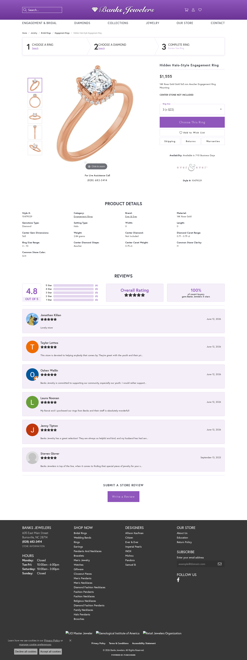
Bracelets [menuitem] (79, 555)
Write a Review (123, 496)
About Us (182, 533)
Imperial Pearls (133, 546)
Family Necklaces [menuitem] (83, 610)
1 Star (49, 299)
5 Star (49, 285)
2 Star (49, 296)
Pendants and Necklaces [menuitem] (88, 551)
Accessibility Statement (144, 643)
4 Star (49, 289)
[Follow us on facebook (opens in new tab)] (178, 580)
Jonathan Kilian (51, 315)
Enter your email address (190, 557)
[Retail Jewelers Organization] (162, 633)
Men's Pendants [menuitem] (82, 578)
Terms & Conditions (119, 643)
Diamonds (82, 23)
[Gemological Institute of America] (117, 633)
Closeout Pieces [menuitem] (83, 573)
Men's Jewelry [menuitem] (82, 560)
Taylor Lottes (49, 343)
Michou (129, 555)
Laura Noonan (50, 398)
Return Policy (184, 542)
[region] (96, 116)
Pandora (130, 560)
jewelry (34, 33)
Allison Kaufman (134, 533)
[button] (186, 10)
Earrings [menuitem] (78, 546)
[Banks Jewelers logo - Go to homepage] (124, 10)
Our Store (185, 23)
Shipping (169, 141)
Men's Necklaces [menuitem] (83, 582)
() (96, 285)
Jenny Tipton (49, 426)
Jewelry (152, 23)
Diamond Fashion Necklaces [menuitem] (89, 587)
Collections (118, 23)
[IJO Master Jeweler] (79, 633)
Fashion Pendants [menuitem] (84, 591)
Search (35, 48)
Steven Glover (50, 453)
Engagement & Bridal (39, 23)
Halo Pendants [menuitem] (82, 614)
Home (24, 33)
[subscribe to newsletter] (220, 564)
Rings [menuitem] (77, 542)
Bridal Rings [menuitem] (80, 533)
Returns (191, 141)
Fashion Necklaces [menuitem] (84, 596)
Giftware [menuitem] (78, 569)
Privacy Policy (98, 643)
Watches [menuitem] (79, 564)
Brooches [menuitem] (79, 619)
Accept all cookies (50, 651)
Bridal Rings (46, 33)
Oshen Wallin (49, 370)
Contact (218, 23)
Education (182, 537)
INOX (128, 551)
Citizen (129, 537)
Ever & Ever (131, 216)
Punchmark (129, 655)
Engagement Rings (62, 33)
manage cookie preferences (35, 644)
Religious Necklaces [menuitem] (85, 601)
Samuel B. (130, 564)
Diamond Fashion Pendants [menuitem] (89, 605)
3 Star (49, 292)
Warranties (213, 141)
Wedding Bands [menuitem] (82, 537)
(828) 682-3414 (97, 180)
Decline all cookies (25, 651)
